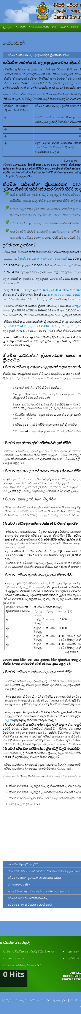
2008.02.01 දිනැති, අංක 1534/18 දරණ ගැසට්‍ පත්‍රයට (41, 326)
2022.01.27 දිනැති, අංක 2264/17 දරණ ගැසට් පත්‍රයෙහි (35, 258)
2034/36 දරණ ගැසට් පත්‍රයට (64, 294)
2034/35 (68, 290)
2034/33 (43, 290)
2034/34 (56, 290)
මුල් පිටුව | (8, 1000)
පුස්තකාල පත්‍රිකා (14, 958)
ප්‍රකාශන (73, 951)
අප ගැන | (22, 1000)
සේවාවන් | (37, 1000)
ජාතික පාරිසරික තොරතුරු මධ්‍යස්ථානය (28, 951)
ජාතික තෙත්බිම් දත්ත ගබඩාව (22, 965)
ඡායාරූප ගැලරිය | (57, 1000)
